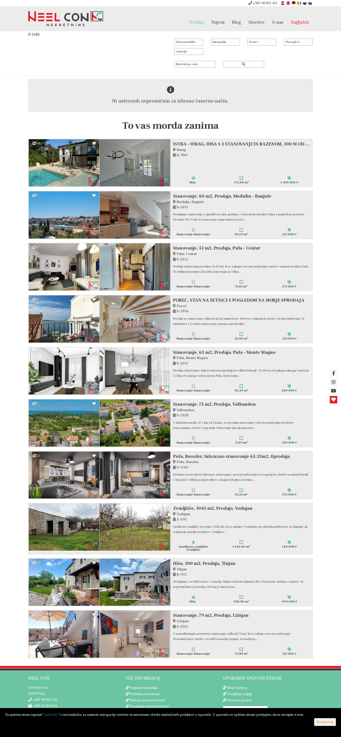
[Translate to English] (288, 3)
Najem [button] (217, 22)
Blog (236, 22)
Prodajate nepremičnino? (149, 706)
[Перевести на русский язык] (305, 3)
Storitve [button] (257, 22)
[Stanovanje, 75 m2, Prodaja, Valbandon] (64, 423)
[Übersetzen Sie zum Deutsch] (294, 3)
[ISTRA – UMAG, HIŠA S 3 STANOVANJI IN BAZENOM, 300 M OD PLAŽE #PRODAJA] (64, 162)
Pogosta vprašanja (143, 688)
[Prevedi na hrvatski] (283, 3)
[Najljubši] (333, 399)
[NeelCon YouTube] (333, 391)
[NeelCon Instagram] (333, 382)
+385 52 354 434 (44, 706)
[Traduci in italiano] (299, 3)
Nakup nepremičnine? (147, 700)
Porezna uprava (239, 700)
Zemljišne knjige (240, 694)
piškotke (51, 715)
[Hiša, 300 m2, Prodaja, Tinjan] (64, 582)
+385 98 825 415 (264, 3)
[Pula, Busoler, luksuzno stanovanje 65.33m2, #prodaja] (64, 475)
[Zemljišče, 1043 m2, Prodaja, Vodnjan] (64, 527)
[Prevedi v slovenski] (310, 3)
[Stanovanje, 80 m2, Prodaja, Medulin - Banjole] (64, 215)
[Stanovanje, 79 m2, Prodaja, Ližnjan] (64, 634)
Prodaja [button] (196, 22)
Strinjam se (325, 722)
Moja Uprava (237, 688)
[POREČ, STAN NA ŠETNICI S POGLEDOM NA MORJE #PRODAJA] (64, 319)
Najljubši (300, 22)
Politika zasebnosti (145, 694)
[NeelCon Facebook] (333, 373)
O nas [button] (277, 22)
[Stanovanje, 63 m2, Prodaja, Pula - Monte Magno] (64, 371)
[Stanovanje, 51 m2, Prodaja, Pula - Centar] (64, 266)
